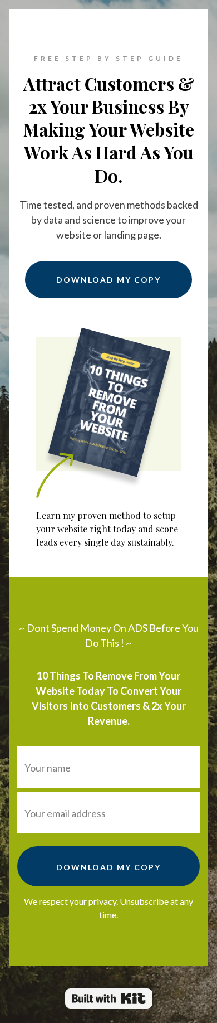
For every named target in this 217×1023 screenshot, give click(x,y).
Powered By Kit (108, 998)
